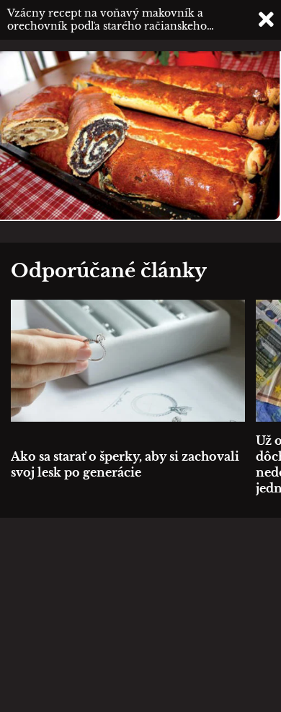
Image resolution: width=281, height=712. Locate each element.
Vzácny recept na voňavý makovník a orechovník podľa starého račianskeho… (110, 19)
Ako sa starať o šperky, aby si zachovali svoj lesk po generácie (125, 464)
